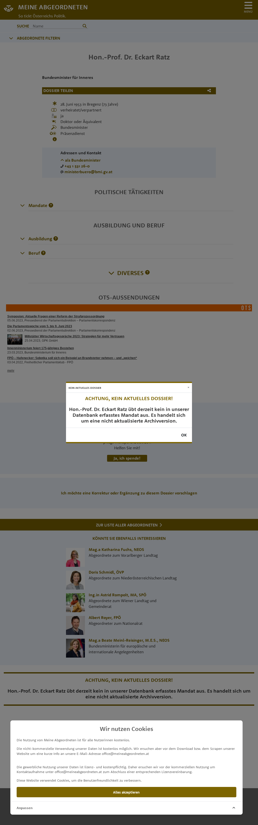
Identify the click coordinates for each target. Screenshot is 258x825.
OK (184, 434)
